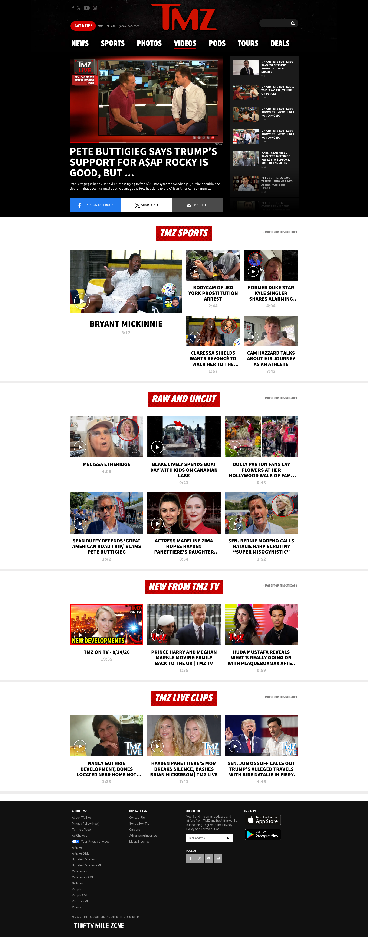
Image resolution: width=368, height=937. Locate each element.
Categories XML (83, 877)
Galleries (78, 883)
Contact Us (137, 817)
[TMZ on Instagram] (95, 7)
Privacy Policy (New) (85, 823)
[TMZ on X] (79, 8)
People (76, 889)
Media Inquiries (139, 841)
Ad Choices (79, 835)
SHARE (149, 205)
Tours (248, 44)
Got (83, 26)
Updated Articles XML (87, 865)
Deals (279, 44)
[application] (146, 99)
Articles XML (80, 853)
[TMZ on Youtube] (86, 8)
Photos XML (80, 901)
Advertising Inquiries (143, 835)
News (80, 44)
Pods (217, 44)
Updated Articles (83, 859)
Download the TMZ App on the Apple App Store (263, 820)
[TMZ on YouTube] (209, 858)
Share (98, 205)
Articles (77, 847)
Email (200, 205)
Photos (149, 44)
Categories (79, 871)
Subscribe (228, 838)
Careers (134, 829)
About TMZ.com (83, 817)
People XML (80, 895)
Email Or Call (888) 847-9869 (118, 26)
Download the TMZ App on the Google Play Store (263, 834)
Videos (185, 44)
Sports (113, 44)
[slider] (146, 142)
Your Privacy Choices (95, 841)
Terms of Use (81, 829)
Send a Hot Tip (139, 823)
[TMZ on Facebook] (73, 8)
